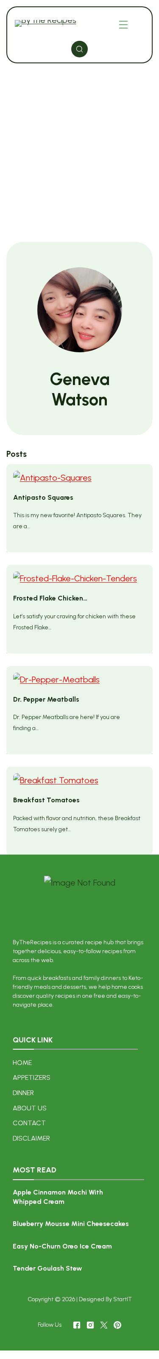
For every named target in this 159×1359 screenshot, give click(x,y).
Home (22, 1063)
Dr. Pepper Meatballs (46, 699)
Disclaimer (31, 1138)
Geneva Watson (80, 389)
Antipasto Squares (43, 497)
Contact (29, 1123)
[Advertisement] (79, 153)
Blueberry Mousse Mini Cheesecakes (71, 1224)
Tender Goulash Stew (47, 1268)
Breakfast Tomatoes (46, 800)
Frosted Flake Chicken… (50, 598)
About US (30, 1108)
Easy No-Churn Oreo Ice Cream (62, 1246)
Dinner (23, 1093)
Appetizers (31, 1077)
